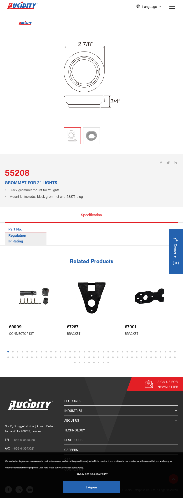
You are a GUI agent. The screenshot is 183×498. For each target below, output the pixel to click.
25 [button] (123, 352)
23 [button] (113, 352)
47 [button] (56, 357)
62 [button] (128, 357)
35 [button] (171, 352)
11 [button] (56, 352)
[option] (91, 75)
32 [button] (156, 352)
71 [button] (171, 357)
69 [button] (161, 357)
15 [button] (75, 352)
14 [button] (70, 352)
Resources (73, 439)
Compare (175, 254)
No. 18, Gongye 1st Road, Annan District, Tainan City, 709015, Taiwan (30, 428)
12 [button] (61, 352)
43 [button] (37, 357)
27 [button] (132, 352)
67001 (130, 326)
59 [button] (113, 357)
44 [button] (42, 357)
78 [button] (99, 362)
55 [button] (94, 357)
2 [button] (13, 352)
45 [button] (47, 357)
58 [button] (109, 357)
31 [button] (151, 352)
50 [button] (70, 357)
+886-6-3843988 (20, 439)
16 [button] (80, 352)
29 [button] (142, 352)
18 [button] (90, 352)
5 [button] (27, 352)
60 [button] (118, 357)
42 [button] (32, 357)
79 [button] (104, 362)
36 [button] (175, 352)
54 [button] (90, 357)
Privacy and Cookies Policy (92, 474)
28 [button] (137, 352)
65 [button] (142, 357)
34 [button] (166, 352)
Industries (73, 410)
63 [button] (132, 357)
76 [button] (90, 362)
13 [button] (66, 352)
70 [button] (166, 357)
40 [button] (23, 357)
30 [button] (147, 352)
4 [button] (22, 352)
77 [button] (94, 362)
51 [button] (75, 357)
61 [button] (123, 357)
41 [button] (28, 357)
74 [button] (80, 362)
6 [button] (32, 352)
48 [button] (61, 357)
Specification (91, 214)
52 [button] (80, 357)
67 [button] (151, 357)
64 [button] (137, 357)
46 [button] (51, 357)
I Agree (91, 487)
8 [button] (41, 352)
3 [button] (18, 352)
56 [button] (99, 357)
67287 (72, 326)
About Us (71, 420)
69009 (15, 326)
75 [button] (85, 362)
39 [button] (18, 357)
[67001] (149, 296)
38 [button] (13, 357)
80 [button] (109, 362)
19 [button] (94, 352)
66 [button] (147, 357)
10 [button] (51, 352)
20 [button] (99, 352)
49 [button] (66, 357)
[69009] (33, 296)
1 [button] (8, 352)
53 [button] (85, 357)
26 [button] (128, 352)
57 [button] (104, 357)
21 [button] (104, 352)
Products (72, 400)
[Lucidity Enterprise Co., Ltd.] (30, 413)
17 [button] (85, 352)
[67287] (91, 296)
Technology (74, 430)
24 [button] (118, 352)
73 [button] (75, 362)
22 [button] (109, 352)
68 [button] (156, 357)
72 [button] (175, 357)
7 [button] (37, 352)
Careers (71, 449)
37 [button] (8, 357)
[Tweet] (168, 163)
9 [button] (46, 352)
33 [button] (161, 352)
